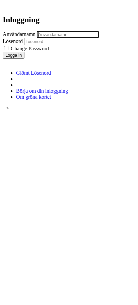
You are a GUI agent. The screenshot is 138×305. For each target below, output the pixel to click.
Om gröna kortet (33, 97)
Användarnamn (19, 34)
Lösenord (13, 41)
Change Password (29, 48)
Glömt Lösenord (33, 73)
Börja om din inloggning (42, 91)
